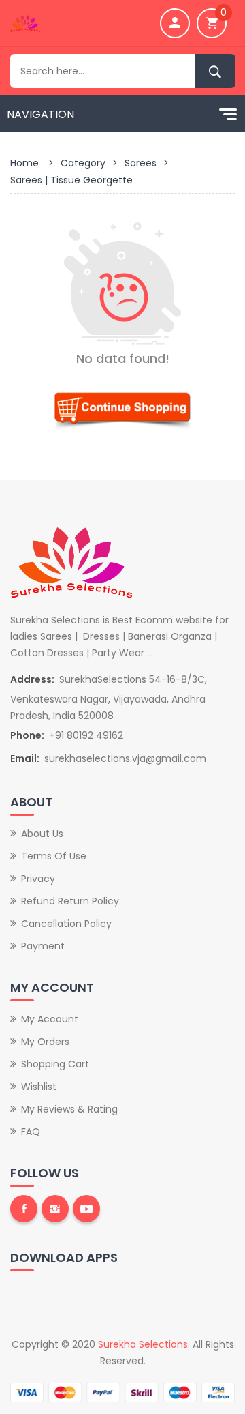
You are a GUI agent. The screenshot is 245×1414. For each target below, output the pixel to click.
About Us (42, 833)
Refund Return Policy (70, 901)
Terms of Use (53, 856)
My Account (49, 1019)
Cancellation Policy (66, 923)
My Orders (45, 1041)
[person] (175, 23)
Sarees (141, 163)
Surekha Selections (143, 1344)
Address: (32, 679)
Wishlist (38, 1086)
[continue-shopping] (122, 408)
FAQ (30, 1131)
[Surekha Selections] (25, 22)
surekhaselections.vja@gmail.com (125, 758)
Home (24, 163)
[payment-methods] (122, 1391)
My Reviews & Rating (69, 1109)
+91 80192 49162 (86, 735)
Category (83, 163)
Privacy (38, 878)
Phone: (27, 735)
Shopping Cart (55, 1064)
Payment (43, 946)
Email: (24, 758)
